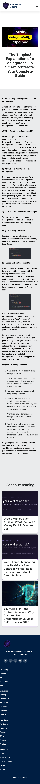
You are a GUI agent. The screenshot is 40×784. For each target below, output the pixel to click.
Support (3, 769)
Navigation (4, 724)
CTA (2, 736)
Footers (3, 732)
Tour (2, 753)
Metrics (3, 740)
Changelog (4, 765)
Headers (3, 728)
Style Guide (5, 757)
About (2, 677)
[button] (36, 5)
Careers (3, 711)
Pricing (3, 695)
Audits (2, 685)
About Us (4, 703)
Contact (3, 707)
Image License (6, 761)
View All (3, 715)
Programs (4, 681)
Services (3, 673)
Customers (4, 699)
